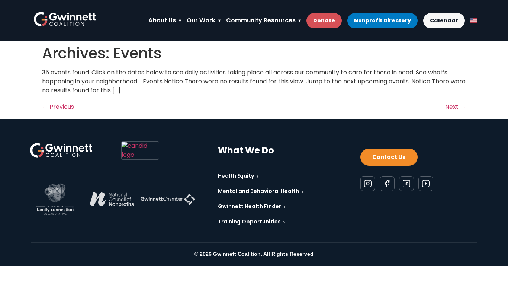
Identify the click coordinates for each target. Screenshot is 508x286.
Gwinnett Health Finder (252, 206)
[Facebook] (387, 183)
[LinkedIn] (406, 183)
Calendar (444, 20)
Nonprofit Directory (382, 20)
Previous (58, 106)
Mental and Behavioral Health (260, 191)
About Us (162, 20)
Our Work (201, 20)
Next (455, 106)
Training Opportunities (251, 221)
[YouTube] (425, 183)
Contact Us (389, 157)
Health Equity (238, 176)
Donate (324, 20)
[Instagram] (367, 183)
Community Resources (261, 20)
